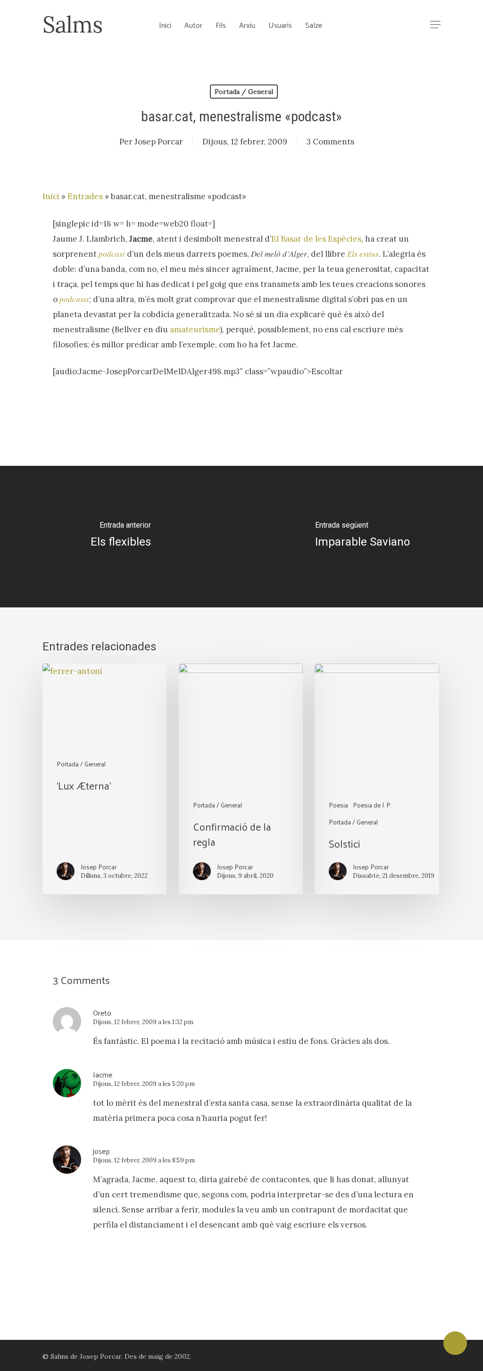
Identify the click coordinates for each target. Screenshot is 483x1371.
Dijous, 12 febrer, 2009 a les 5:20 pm (144, 1084)
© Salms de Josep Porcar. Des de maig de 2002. (116, 1356)
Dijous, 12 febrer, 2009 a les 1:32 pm (143, 1022)
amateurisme (195, 329)
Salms (72, 24)
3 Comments (330, 141)
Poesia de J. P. (372, 804)
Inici (50, 196)
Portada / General (244, 91)
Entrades (85, 196)
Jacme (102, 1074)
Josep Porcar (158, 141)
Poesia (338, 804)
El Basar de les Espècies (316, 239)
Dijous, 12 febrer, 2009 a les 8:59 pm (144, 1160)
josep (101, 1151)
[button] (435, 25)
